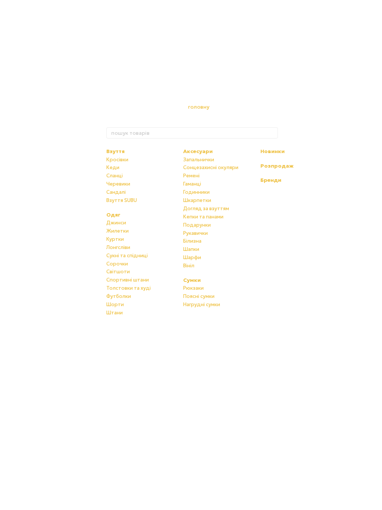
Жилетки (117, 231)
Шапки (191, 249)
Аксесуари (198, 151)
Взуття (115, 151)
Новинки (272, 151)
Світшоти (118, 271)
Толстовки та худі (128, 288)
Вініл (188, 265)
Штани (114, 313)
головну (198, 106)
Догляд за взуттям (206, 208)
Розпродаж (277, 165)
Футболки (118, 296)
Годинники (196, 192)
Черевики (118, 184)
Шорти (115, 304)
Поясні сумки (199, 296)
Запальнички (198, 159)
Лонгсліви (118, 247)
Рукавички (195, 233)
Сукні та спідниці (127, 255)
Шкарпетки (197, 200)
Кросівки (117, 159)
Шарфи (192, 257)
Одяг (113, 214)
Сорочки (117, 264)
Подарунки (197, 225)
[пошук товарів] (272, 133)
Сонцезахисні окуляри (210, 167)
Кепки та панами (203, 217)
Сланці (114, 175)
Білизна (192, 241)
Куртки (115, 239)
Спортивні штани (127, 280)
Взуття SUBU (121, 200)
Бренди (270, 180)
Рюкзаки (193, 288)
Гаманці (192, 184)
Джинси (116, 223)
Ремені (191, 175)
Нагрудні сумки (201, 304)
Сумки (192, 280)
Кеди (112, 167)
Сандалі (116, 192)
